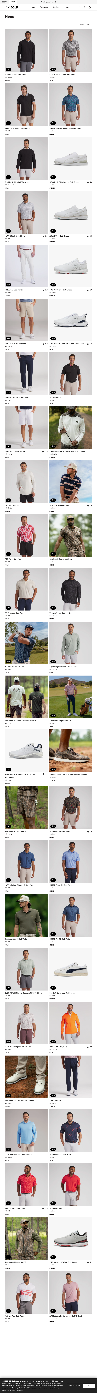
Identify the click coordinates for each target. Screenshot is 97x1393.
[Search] (79, 7)
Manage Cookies (74, 1386)
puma (13, 2)
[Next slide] (44, 50)
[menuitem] (67, 7)
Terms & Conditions (16, 1390)
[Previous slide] (8, 50)
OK (89, 1386)
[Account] (84, 7)
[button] (33, 7)
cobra (4, 2)
